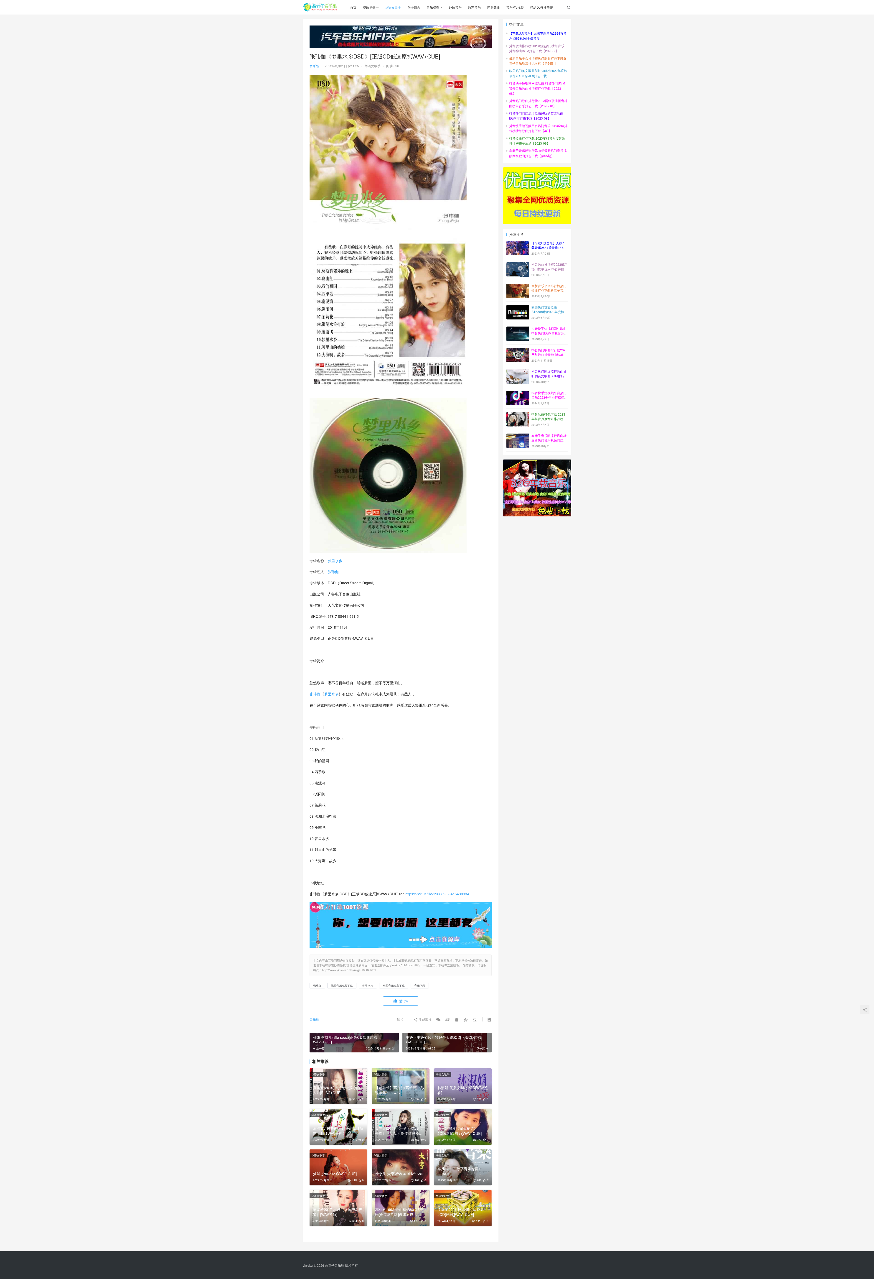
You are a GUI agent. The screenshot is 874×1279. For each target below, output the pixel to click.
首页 (353, 7)
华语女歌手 (393, 7)
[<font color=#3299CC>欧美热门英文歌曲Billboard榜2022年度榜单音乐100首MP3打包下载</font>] (517, 307)
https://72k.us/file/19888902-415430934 (437, 893)
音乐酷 (314, 66)
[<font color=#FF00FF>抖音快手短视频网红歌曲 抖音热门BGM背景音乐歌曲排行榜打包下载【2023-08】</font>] (517, 329)
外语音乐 (455, 7)
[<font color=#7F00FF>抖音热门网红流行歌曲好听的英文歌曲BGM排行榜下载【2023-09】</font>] (517, 372)
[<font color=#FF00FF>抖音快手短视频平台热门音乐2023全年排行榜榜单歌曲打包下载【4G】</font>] (517, 393)
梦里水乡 (335, 560)
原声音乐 (474, 7)
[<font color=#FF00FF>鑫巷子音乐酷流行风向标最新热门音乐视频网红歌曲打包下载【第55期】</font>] (517, 436)
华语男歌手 (371, 7)
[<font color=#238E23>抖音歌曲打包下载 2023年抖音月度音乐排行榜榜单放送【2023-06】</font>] (517, 414)
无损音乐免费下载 (342, 985)
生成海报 (425, 1019)
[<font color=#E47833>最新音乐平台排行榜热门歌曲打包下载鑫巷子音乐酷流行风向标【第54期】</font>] (517, 286)
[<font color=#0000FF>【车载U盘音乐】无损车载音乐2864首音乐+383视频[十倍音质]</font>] (517, 243)
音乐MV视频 (515, 7)
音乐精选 (433, 7)
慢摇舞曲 (493, 7)
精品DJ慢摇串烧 (541, 7)
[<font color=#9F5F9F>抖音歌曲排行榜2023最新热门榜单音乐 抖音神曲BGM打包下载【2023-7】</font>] (517, 265)
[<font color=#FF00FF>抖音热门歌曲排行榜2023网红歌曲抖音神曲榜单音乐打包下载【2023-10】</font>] (517, 350)
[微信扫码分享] (438, 1019)
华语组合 (413, 7)
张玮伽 (333, 571)
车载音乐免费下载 (394, 985)
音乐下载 (419, 985)
